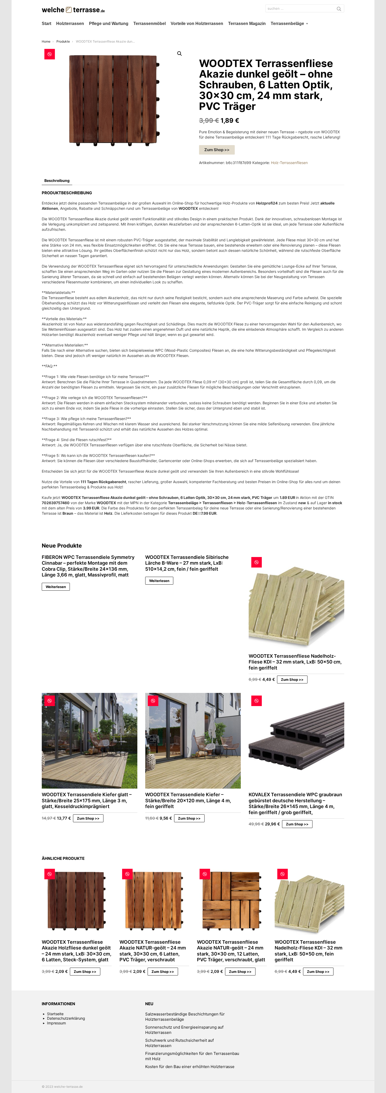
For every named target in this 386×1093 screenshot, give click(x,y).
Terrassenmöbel (149, 23)
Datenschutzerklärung (66, 1018)
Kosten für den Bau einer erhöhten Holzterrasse (189, 1066)
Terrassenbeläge (287, 23)
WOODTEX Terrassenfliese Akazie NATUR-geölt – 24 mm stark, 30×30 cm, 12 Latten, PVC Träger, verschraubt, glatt (231, 951)
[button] (179, 53)
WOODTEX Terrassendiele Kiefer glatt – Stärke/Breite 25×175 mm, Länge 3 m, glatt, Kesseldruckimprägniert (87, 800)
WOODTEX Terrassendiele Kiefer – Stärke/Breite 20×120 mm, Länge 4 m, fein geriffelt (188, 800)
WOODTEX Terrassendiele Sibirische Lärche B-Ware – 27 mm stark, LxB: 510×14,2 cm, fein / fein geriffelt (187, 563)
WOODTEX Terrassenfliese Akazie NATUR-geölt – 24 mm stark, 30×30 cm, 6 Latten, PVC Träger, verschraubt (152, 951)
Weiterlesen (56, 587)
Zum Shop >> (216, 149)
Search (339, 9)
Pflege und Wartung (108, 23)
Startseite (55, 1014)
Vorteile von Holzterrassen (197, 23)
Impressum (56, 1023)
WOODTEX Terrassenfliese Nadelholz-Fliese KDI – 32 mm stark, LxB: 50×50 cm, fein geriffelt (295, 662)
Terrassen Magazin (247, 23)
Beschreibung (57, 180)
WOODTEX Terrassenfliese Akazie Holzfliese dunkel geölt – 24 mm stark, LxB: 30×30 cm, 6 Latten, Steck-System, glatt (76, 951)
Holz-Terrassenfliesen (289, 162)
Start (46, 23)
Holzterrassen (70, 23)
